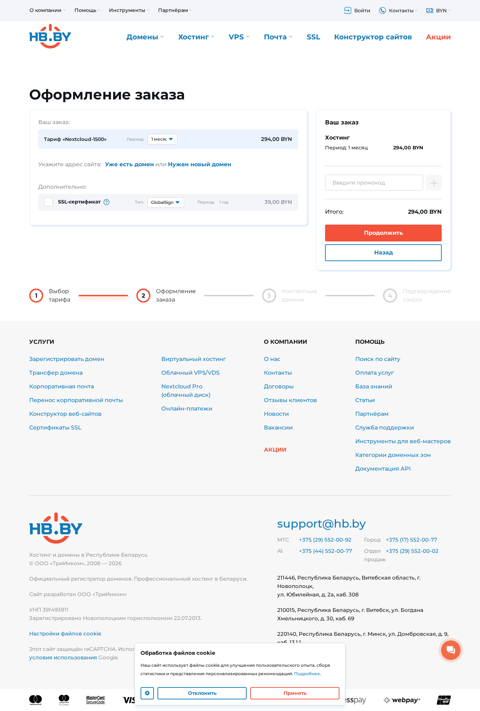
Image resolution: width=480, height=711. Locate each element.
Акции (438, 37)
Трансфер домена (56, 372)
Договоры (279, 386)
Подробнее (307, 673)
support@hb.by (321, 523)
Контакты (278, 372)
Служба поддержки (384, 427)
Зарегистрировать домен (66, 359)
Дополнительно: (62, 186)
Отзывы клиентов (290, 400)
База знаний (373, 386)
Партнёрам (372, 414)
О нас (272, 359)
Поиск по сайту (377, 359)
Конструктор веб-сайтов (65, 414)
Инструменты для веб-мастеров (403, 441)
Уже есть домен (129, 164)
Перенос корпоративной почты (76, 400)
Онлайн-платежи (186, 408)
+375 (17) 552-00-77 (411, 539)
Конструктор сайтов (373, 37)
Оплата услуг (374, 372)
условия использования (63, 657)
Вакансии (278, 427)
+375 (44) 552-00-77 (325, 551)
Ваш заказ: (54, 122)
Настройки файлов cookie (65, 633)
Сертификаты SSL (55, 427)
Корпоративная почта (61, 386)
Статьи (365, 400)
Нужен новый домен (199, 164)
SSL (313, 37)
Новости (276, 414)
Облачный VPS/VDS (190, 372)
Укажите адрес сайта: (70, 164)
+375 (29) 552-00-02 (412, 551)
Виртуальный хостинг (193, 359)
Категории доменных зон (393, 455)
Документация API (383, 468)
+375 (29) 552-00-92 (325, 539)
